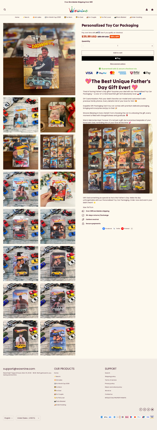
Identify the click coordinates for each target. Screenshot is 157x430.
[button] (4, 9)
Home (56, 373)
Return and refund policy (113, 387)
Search (107, 373)
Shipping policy (110, 376)
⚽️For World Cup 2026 (61, 384)
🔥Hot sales (58, 380)
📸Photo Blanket (59, 401)
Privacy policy (109, 384)
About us (108, 391)
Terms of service (111, 380)
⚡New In (57, 376)
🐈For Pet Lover (59, 398)
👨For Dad (57, 391)
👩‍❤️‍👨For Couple (58, 394)
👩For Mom (58, 387)
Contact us (108, 394)
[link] (53, 17)
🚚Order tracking (60, 405)
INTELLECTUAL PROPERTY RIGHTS (115, 398)
